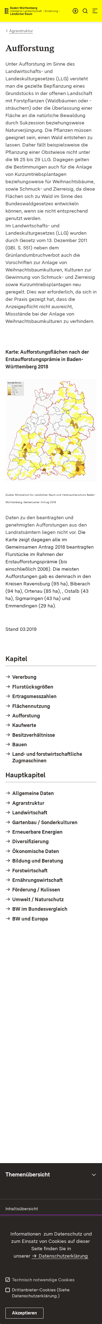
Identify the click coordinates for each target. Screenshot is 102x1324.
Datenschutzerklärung (63, 1256)
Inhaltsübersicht (21, 1208)
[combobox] (75, 11)
